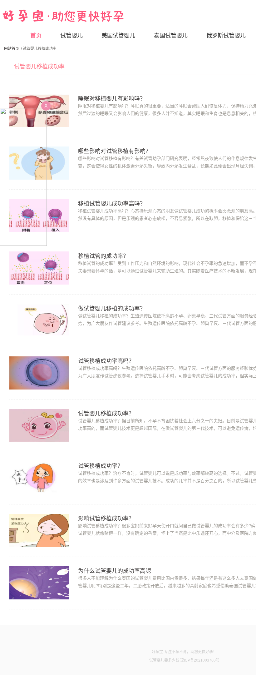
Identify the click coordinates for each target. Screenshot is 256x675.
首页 (36, 35)
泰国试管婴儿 (171, 35)
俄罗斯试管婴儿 (226, 35)
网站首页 (11, 49)
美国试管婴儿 (118, 35)
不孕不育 (179, 652)
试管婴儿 (71, 35)
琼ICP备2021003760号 (199, 660)
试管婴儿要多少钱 (164, 660)
